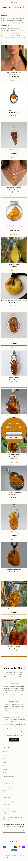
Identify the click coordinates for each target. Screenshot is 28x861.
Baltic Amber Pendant (14, 377)
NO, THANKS (14, 437)
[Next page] (20, 662)
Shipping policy (10, 857)
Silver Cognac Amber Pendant (14, 646)
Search (4, 765)
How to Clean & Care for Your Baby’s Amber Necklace (13, 812)
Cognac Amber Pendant (14, 149)
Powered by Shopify (15, 852)
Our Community (7, 772)
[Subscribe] (23, 831)
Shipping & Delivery (8, 779)
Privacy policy (7, 855)
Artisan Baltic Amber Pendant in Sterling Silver (14, 226)
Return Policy (6, 790)
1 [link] (7, 662)
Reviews (5, 755)
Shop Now (14, 739)
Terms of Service (7, 797)
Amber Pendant (14, 531)
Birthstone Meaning (8, 801)
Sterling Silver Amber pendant (14, 187)
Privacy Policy (6, 787)
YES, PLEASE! (14, 433)
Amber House (8, 852)
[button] (3, 2)
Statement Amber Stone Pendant (14, 415)
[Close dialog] (25, 419)
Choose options (14, 80)
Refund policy (6, 808)
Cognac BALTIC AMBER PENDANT (14, 492)
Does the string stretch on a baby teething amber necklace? (13, 818)
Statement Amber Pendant (14, 454)
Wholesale (5, 769)
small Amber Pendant (14, 264)
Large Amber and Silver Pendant (14, 72)
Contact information (18, 857)
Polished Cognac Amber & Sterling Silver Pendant (14, 608)
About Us (5, 751)
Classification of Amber (9, 776)
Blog (4, 758)
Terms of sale (22, 855)
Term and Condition (8, 783)
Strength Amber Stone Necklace (14, 569)
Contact (5, 762)
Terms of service (15, 855)
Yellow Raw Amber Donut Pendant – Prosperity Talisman (14, 300)
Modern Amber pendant (14, 110)
